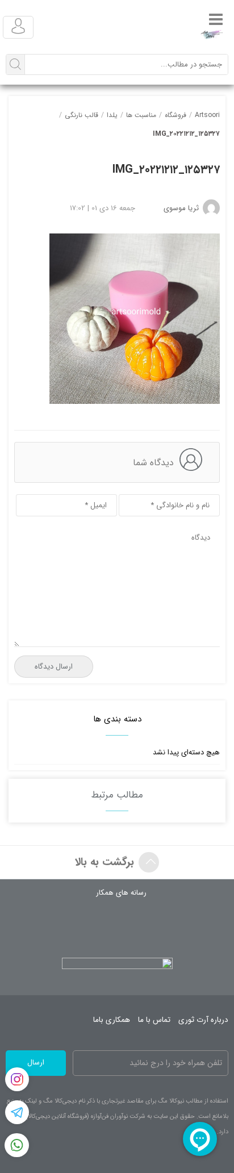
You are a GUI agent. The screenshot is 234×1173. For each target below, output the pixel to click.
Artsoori (207, 115)
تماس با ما (154, 1020)
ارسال (35, 1062)
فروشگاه (175, 115)
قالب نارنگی (81, 115)
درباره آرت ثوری (203, 1020)
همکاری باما (111, 1020)
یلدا (112, 115)
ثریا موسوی (181, 208)
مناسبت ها (141, 115)
